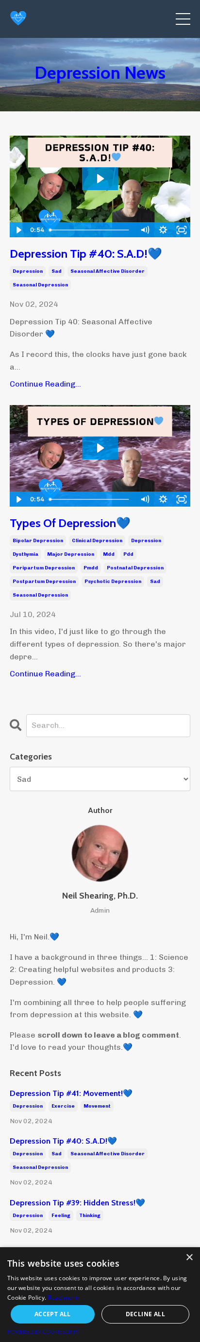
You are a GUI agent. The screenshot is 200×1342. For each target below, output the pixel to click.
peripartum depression (44, 568)
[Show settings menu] (163, 230)
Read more (63, 1297)
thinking (89, 1215)
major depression (70, 554)
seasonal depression (40, 285)
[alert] (100, 1294)
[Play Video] (18, 230)
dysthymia (25, 554)
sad (56, 271)
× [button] (189, 1257)
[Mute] (144, 230)
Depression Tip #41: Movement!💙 (71, 1093)
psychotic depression (112, 581)
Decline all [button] (145, 1314)
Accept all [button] (52, 1314)
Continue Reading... (45, 383)
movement (97, 1106)
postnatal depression (135, 568)
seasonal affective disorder (107, 271)
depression (28, 271)
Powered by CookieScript (43, 1331)
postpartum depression (44, 581)
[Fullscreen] (181, 230)
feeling (60, 1215)
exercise (63, 1106)
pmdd (90, 568)
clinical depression (97, 541)
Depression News (100, 72)
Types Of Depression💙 (70, 523)
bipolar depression (38, 541)
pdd (128, 554)
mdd (109, 554)
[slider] (90, 230)
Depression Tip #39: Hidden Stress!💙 (77, 1202)
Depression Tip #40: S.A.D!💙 (86, 254)
